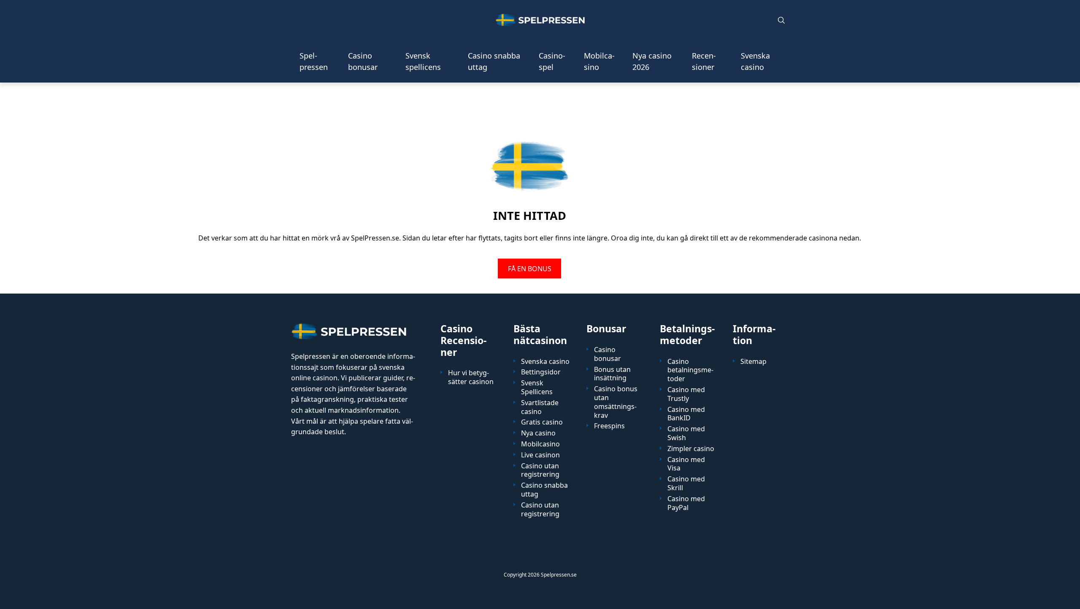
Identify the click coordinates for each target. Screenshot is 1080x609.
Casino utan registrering (540, 470)
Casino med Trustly (686, 394)
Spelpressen (314, 61)
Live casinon (540, 455)
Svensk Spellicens (537, 387)
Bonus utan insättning (612, 374)
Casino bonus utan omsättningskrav (615, 402)
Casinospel (552, 61)
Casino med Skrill (686, 483)
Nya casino (538, 433)
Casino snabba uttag (494, 61)
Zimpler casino (690, 448)
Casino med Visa (686, 464)
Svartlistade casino (540, 407)
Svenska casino (755, 61)
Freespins (609, 426)
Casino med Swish (686, 433)
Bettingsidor (541, 372)
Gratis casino (542, 422)
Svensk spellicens (423, 61)
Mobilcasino (599, 61)
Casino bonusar (363, 61)
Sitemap (753, 361)
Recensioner (704, 61)
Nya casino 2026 (652, 61)
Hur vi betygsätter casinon (471, 377)
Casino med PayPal (686, 503)
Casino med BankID (686, 414)
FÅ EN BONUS (529, 268)
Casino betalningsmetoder (690, 370)
